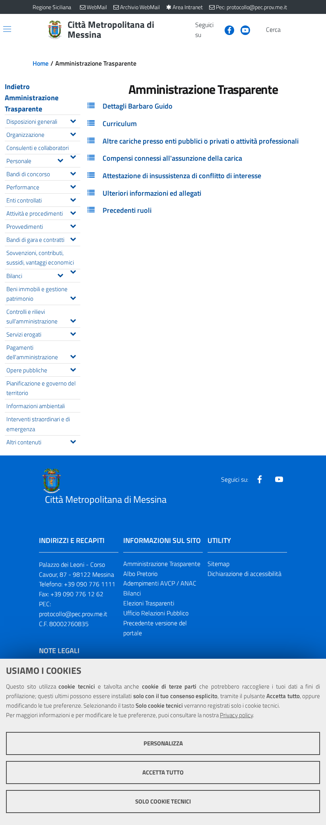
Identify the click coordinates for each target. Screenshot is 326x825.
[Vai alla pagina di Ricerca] (288, 30)
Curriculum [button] (120, 123)
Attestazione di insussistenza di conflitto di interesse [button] (182, 175)
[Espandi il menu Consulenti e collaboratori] (73, 156)
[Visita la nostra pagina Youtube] (242, 29)
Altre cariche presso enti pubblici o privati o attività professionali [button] (201, 141)
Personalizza (163, 743)
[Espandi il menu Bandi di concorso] (73, 172)
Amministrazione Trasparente (31, 103)
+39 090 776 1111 (89, 584)
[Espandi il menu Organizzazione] (73, 133)
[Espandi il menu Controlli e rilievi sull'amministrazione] (73, 320)
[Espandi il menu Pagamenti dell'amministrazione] (73, 355)
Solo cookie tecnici (163, 801)
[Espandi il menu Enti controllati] (73, 199)
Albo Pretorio (140, 573)
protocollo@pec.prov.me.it (73, 614)
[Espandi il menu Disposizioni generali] (73, 120)
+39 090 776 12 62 (76, 594)
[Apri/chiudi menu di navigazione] (7, 29)
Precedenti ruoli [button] (127, 210)
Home (41, 63)
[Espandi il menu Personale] (60, 159)
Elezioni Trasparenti (148, 603)
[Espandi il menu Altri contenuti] (73, 441)
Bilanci (132, 593)
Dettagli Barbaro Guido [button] (138, 106)
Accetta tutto (163, 772)
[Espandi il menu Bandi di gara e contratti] (73, 238)
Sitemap (218, 563)
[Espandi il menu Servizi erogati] (73, 333)
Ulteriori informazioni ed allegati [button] (152, 193)
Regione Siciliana (52, 7)
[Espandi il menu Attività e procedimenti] (73, 212)
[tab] (203, 106)
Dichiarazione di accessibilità (244, 573)
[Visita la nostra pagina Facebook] (226, 29)
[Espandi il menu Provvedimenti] (73, 225)
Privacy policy (236, 715)
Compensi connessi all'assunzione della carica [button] (172, 158)
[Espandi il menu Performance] (73, 186)
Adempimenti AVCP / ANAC (159, 583)
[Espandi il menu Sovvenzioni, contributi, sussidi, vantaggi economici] (73, 271)
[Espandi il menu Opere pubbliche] (73, 369)
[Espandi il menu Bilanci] (60, 274)
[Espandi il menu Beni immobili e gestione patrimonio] (73, 297)
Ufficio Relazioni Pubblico (155, 613)
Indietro (17, 86)
